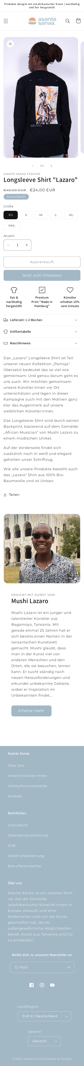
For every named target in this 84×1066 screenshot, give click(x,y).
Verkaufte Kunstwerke (27, 786)
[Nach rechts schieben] (51, 166)
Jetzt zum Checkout (42, 275)
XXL (14, 226)
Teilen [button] (14, 495)
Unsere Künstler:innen (27, 776)
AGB (12, 846)
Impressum (18, 825)
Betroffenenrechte (24, 866)
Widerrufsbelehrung (26, 856)
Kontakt (15, 796)
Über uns (16, 765)
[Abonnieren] (68, 967)
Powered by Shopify (58, 1058)
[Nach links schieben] (32, 166)
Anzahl (9, 236)
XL (73, 216)
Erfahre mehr (31, 711)
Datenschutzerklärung (28, 835)
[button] (6, 21)
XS (13, 216)
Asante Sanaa (33, 1058)
